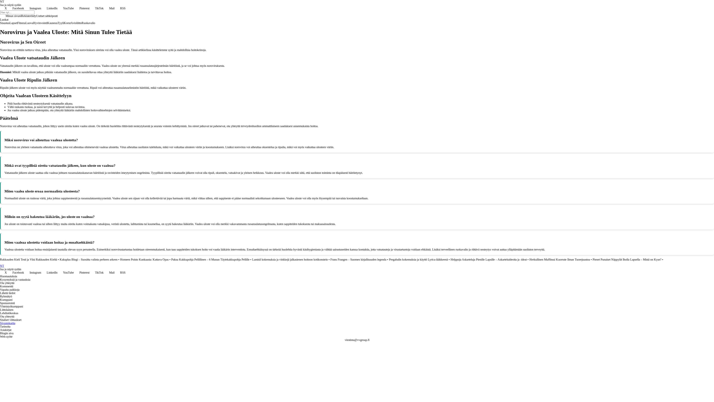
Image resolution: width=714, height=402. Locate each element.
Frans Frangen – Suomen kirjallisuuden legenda (358, 259)
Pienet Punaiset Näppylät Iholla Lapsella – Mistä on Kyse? (627, 259)
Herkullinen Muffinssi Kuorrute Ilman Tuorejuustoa (559, 259)
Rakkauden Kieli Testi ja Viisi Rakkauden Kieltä (28, 259)
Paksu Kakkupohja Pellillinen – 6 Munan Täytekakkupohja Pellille (210, 259)
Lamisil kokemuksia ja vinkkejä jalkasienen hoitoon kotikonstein (290, 259)
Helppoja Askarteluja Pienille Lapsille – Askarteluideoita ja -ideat (489, 259)
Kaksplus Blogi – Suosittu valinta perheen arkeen (89, 259)
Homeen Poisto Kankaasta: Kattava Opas (144, 259)
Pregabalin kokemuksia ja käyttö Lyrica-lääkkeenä (418, 259)
